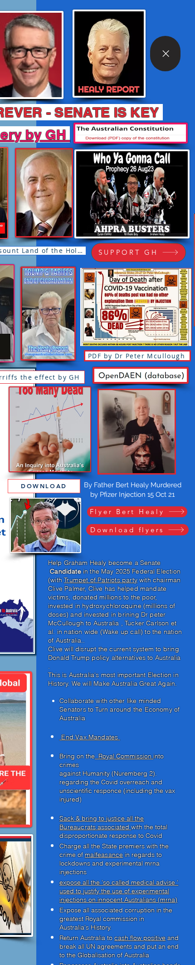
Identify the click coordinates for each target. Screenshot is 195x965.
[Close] (165, 53)
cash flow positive (140, 938)
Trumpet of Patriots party (100, 580)
